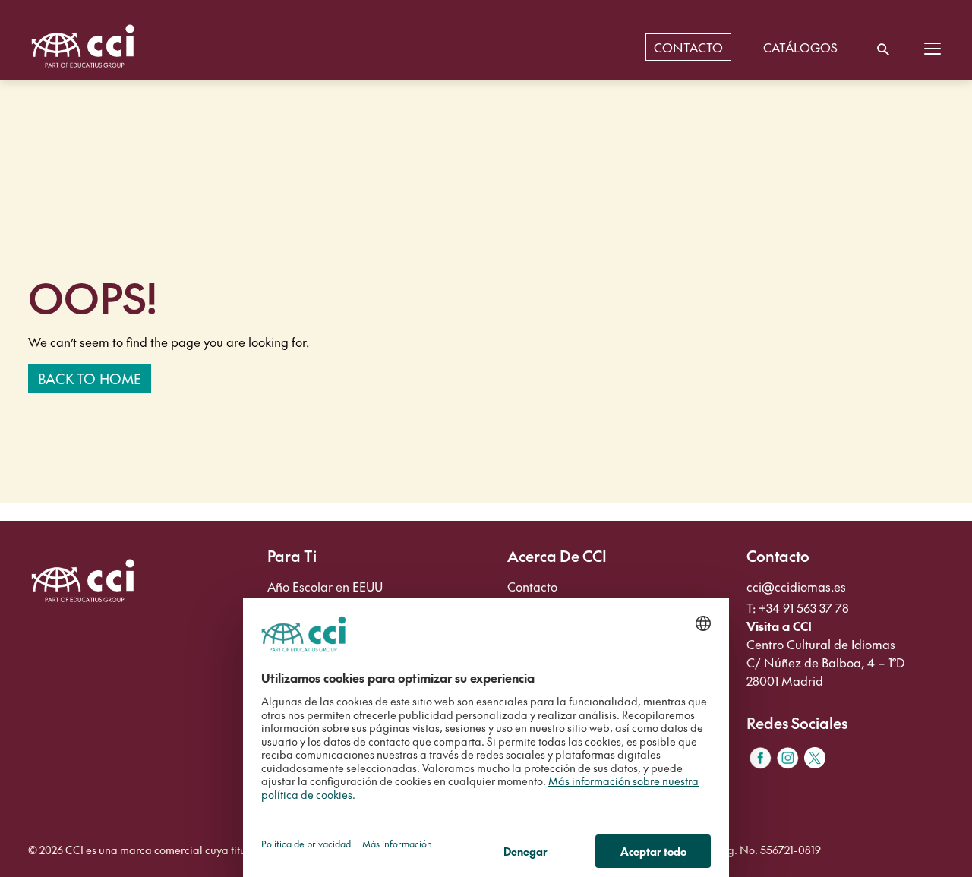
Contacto (532, 586)
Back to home (89, 378)
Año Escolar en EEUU (325, 586)
